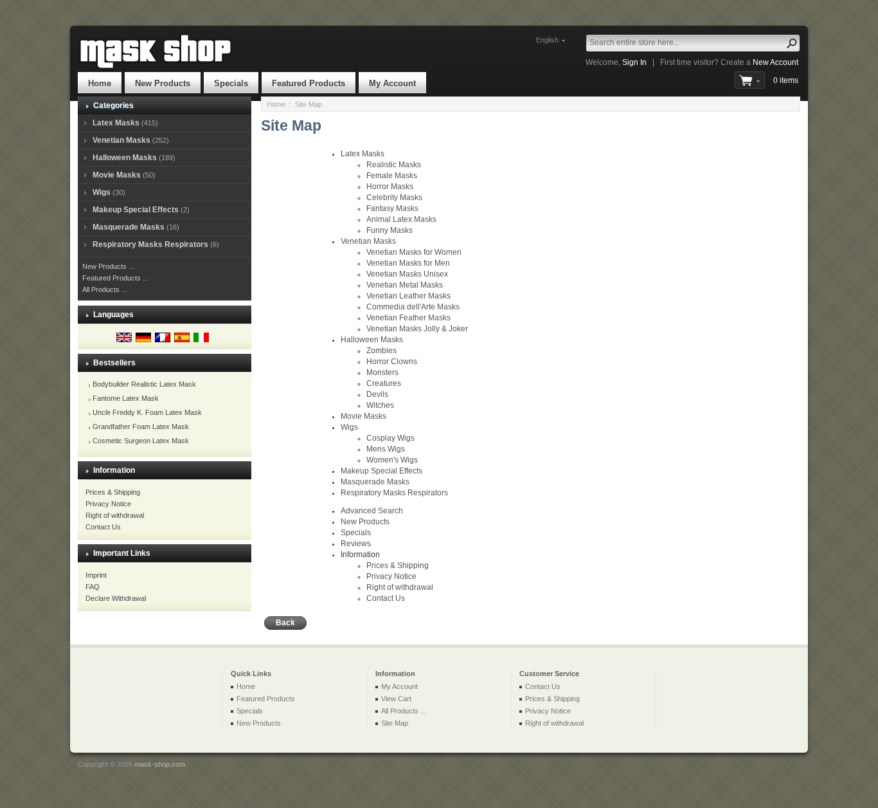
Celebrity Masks (394, 197)
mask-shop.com (159, 764)
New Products (162, 83)
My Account (392, 83)
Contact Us (103, 527)
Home (99, 83)
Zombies (381, 350)
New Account (775, 62)
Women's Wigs (392, 460)
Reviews (356, 543)
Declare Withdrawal (115, 598)
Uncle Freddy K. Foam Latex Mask (147, 412)
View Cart (396, 698)
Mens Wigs (385, 449)
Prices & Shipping (112, 492)
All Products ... (104, 289)
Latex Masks (116, 122)
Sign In (634, 62)
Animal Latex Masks (401, 219)
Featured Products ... (115, 278)
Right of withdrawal (114, 515)
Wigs (102, 192)
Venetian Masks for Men (408, 263)
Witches (380, 405)
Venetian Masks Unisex (407, 274)
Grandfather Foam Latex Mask (141, 426)
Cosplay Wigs (390, 438)
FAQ (92, 587)
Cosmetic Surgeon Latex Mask (141, 441)
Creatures (383, 383)
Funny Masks (389, 230)
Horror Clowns (391, 361)
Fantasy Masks (392, 208)
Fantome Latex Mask (126, 398)
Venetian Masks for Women (413, 252)
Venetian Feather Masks (408, 318)
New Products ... (108, 266)
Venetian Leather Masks (408, 296)
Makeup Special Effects (136, 209)
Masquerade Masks (129, 227)
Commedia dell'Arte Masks (413, 307)
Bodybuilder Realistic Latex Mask (144, 384)
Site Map (394, 723)
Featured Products (308, 83)
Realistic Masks (393, 165)
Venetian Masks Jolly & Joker (417, 329)
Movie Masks (117, 174)
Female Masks (391, 175)
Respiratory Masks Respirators (150, 244)
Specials (231, 83)
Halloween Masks (125, 157)
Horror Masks (389, 186)
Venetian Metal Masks (404, 285)
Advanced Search (372, 511)
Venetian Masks (121, 140)
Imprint (96, 575)
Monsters (382, 372)
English (547, 40)
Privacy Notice (108, 504)
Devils (377, 394)
